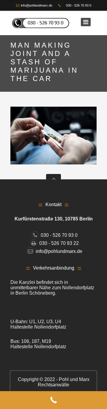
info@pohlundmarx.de (36, 5)
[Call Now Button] (53, 400)
